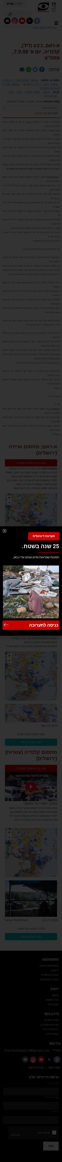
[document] (31, 581)
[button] (4, 531)
